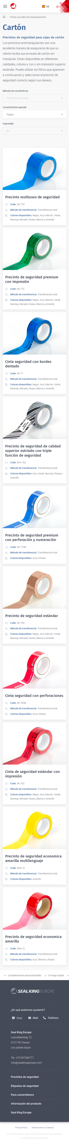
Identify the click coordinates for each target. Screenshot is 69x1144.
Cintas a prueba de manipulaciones (28, 17)
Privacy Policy (21, 1127)
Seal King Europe (21, 1112)
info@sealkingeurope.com (26, 1062)
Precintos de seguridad (25, 1077)
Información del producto (26, 1103)
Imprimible (8, 123)
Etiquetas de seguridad (25, 1086)
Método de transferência (15, 91)
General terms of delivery (43, 1127)
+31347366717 (25, 1057)
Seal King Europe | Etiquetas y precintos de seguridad (38, 1134)
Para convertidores (22, 1094)
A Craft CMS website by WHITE (34, 1138)
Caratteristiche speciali (14, 107)
